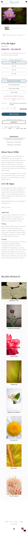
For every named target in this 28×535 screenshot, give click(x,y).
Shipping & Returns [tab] (14, 145)
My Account (14, 524)
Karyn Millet (4, 46)
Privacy (16, 521)
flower (17, 128)
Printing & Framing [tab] (14, 142)
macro (21, 128)
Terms (10, 521)
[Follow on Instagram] (14, 528)
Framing (14, 122)
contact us (7, 179)
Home (6, 521)
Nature (6, 3)
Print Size (4, 59)
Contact (21, 521)
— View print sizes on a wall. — (16, 28)
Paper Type (5, 78)
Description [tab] (14, 137)
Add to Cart (14, 114)
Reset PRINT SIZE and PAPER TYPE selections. (14, 96)
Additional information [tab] (14, 139)
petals (25, 128)
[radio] (14, 62)
